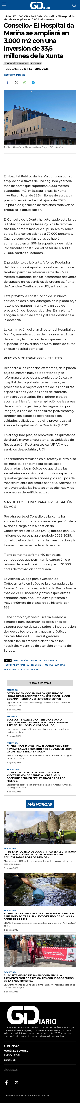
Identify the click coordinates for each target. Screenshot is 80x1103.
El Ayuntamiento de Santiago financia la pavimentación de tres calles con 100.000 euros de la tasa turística (38, 978)
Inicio (7, 16)
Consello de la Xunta (43, 660)
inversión (37, 665)
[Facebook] (7, 82)
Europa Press (14, 74)
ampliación (20, 660)
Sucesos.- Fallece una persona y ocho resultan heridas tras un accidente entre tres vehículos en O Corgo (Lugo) (37, 722)
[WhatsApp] (24, 82)
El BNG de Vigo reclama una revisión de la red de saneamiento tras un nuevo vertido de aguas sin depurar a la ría (39, 916)
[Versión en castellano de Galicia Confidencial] (40, 5)
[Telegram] (33, 82)
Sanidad (60, 665)
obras (49, 665)
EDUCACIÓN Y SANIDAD (27, 16)
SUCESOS (12, 690)
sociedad (10, 669)
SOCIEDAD (36, 63)
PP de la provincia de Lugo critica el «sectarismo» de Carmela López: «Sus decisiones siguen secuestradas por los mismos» (36, 776)
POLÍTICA (12, 743)
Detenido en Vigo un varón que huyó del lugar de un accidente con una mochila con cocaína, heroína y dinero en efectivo (38, 696)
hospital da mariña (16, 665)
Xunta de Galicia (28, 669)
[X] (16, 82)
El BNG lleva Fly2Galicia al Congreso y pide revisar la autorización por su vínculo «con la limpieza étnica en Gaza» (39, 749)
